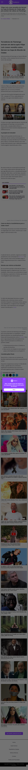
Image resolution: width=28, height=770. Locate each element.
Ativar (14, 389)
